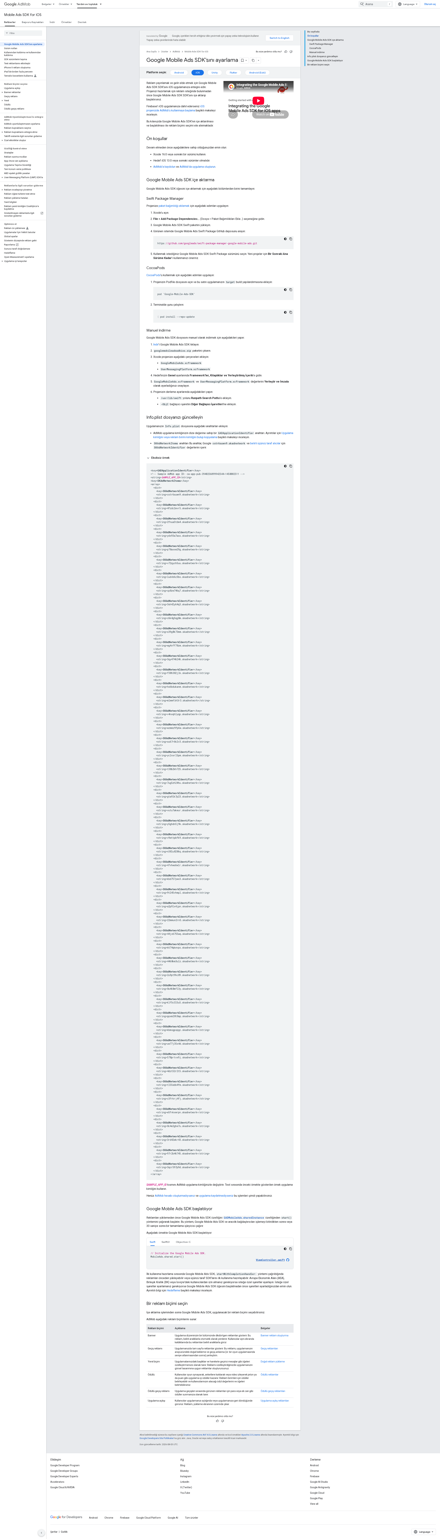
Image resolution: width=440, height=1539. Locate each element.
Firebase (314, 1476)
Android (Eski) (257, 72)
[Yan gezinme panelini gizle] (41, 1532)
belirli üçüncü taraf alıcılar (265, 443)
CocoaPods (153, 275)
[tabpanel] (220, 1257)
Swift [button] (152, 1241)
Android (179, 72)
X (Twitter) (186, 1487)
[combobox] (376, 4)
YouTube (185, 1492)
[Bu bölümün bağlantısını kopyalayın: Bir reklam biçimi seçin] (191, 1304)
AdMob (24, 4)
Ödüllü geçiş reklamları (273, 1391)
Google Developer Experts (64, 1476)
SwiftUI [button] (166, 1241)
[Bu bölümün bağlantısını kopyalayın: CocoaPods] (168, 268)
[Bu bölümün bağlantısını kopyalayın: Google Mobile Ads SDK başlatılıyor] (215, 1209)
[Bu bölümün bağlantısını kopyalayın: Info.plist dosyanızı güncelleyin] (206, 418)
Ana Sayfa (151, 51)
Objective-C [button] (183, 1241)
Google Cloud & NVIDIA (62, 1487)
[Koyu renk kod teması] (285, 239)
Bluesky (184, 1470)
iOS (198, 72)
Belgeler (47, 4)
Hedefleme (173, 1290)
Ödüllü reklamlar (269, 1374)
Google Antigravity (320, 1487)
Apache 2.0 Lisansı (250, 1434)
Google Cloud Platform (148, 1517)
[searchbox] (23, 33)
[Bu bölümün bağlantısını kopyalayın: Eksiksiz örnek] (172, 458)
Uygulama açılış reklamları (275, 1400)
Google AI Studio (319, 1481)
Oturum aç (430, 4)
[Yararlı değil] (291, 51)
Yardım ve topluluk (87, 4)
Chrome (314, 1470)
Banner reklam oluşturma (274, 1335)
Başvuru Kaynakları (32, 22)
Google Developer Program (65, 1465)
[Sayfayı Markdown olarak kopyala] (253, 60)
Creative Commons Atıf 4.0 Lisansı (200, 1434)
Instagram (185, 1476)
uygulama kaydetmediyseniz (216, 1195)
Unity (215, 72)
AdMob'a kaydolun (164, 166)
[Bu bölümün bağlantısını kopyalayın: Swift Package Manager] (187, 199)
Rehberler (10, 22)
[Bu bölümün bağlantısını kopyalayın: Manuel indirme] (174, 331)
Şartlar (54, 1531)
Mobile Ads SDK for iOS (22, 15)
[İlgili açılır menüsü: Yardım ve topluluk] (102, 4)
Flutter (233, 72)
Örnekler (64, 4)
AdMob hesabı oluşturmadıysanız (175, 1195)
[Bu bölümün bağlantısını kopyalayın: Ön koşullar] (171, 139)
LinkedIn (184, 1481)
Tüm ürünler (191, 1517)
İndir (52, 22)
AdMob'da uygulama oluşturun (197, 166)
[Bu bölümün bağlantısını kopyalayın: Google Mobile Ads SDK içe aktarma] (217, 180)
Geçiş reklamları (269, 1348)
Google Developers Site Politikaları (157, 1438)
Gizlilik (64, 1531)
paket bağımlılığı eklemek (174, 205)
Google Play (316, 1498)
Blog (182, 1465)
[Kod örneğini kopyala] (291, 239)
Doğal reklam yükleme (273, 1361)
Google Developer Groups (64, 1470)
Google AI (173, 1517)
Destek (82, 22)
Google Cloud (317, 1492)
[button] (22, 92)
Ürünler (164, 51)
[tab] (152, 1242)
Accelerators (57, 1481)
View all (314, 1503)
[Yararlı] (285, 51)
